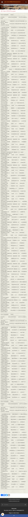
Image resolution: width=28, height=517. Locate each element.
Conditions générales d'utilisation (14, 499)
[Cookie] (2, 514)
